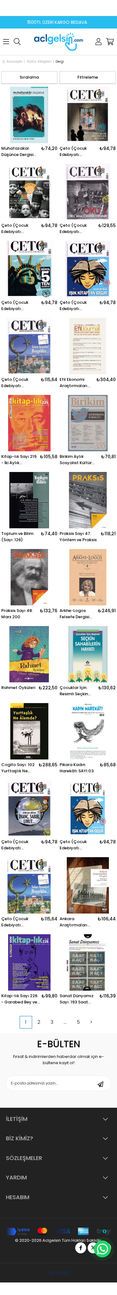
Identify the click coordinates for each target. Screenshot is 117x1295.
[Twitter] (93, 1247)
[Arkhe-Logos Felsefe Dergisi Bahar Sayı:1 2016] (88, 577)
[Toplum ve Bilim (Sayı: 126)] (29, 500)
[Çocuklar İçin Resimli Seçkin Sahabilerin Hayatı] (88, 654)
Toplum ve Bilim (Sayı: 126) (17, 537)
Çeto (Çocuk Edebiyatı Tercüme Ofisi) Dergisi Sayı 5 (75, 228)
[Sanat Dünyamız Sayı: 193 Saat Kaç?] (88, 962)
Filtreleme (87, 77)
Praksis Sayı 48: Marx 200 (17, 614)
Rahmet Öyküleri (18, 688)
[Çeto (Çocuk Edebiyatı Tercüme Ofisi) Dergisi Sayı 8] (29, 269)
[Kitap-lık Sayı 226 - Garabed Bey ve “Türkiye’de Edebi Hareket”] (29, 962)
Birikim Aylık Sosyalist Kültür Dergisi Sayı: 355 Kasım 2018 (76, 459)
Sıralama (29, 77)
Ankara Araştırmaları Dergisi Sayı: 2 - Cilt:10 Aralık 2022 (75, 922)
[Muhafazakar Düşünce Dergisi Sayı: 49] (29, 115)
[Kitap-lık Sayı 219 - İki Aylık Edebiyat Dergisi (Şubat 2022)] (29, 423)
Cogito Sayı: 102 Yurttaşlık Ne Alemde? (18, 768)
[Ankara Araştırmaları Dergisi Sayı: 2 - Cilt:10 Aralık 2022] (88, 885)
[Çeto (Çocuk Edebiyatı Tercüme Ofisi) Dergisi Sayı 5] (88, 192)
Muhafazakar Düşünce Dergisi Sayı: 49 (17, 151)
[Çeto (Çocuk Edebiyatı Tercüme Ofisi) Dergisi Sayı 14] (29, 808)
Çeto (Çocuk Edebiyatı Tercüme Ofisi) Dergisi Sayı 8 (16, 305)
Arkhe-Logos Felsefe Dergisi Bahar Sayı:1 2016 (77, 614)
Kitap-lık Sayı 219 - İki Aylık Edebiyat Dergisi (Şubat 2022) (19, 459)
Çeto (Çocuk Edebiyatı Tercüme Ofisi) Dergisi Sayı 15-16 (18, 382)
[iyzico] (58, 1231)
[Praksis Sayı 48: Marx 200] (29, 577)
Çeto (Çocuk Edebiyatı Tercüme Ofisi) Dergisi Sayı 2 (16, 228)
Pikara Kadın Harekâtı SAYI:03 (77, 768)
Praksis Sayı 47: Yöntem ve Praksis (78, 537)
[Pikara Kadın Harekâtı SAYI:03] (88, 731)
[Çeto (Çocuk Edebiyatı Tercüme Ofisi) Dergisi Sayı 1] (88, 115)
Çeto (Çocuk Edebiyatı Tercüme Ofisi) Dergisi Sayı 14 (16, 845)
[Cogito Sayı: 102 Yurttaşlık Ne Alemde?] (29, 731)
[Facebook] (80, 1247)
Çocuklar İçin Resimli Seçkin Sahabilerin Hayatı (74, 691)
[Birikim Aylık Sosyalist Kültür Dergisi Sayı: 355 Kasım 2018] (88, 423)
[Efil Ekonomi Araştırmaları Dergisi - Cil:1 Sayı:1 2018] (88, 346)
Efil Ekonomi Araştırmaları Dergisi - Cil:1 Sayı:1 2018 (73, 382)
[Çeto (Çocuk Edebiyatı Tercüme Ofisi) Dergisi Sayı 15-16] (29, 346)
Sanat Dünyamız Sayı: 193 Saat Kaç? (77, 999)
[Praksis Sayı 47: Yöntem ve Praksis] (88, 500)
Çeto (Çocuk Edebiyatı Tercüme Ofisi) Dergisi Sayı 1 (75, 151)
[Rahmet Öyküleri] (29, 654)
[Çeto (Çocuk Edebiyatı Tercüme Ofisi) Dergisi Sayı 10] (88, 269)
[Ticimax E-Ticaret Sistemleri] (58, 1273)
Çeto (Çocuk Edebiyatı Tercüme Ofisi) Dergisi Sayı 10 (75, 305)
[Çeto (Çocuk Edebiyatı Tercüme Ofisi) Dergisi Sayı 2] (29, 192)
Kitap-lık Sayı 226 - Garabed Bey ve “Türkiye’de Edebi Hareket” (19, 999)
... (65, 1022)
